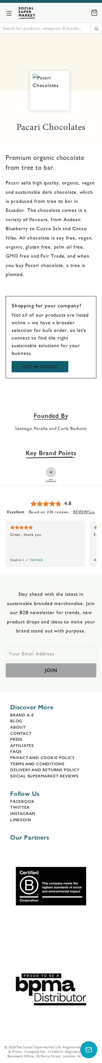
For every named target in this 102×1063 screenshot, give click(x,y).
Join (51, 670)
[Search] (96, 28)
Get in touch (40, 366)
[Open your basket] (94, 13)
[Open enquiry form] (88, 1049)
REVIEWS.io (84, 512)
